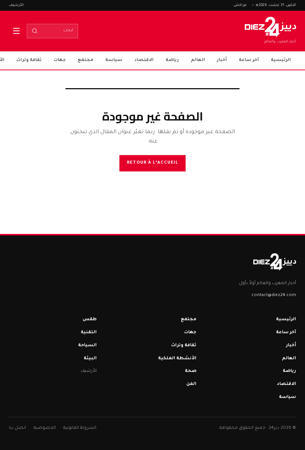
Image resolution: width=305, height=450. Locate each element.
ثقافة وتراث (29, 60)
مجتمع (85, 60)
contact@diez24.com (273, 295)
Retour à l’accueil (152, 163)
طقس (90, 319)
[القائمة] (16, 30)
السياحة (87, 345)
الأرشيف (16, 5)
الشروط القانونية (79, 428)
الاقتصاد (144, 60)
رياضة (172, 60)
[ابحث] (34, 31)
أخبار (222, 60)
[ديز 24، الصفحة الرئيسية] (274, 262)
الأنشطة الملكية (177, 358)
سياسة (113, 60)
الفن (191, 384)
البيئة (90, 358)
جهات (60, 60)
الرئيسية (281, 60)
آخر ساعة (249, 60)
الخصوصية (44, 428)
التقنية (89, 332)
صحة (190, 371)
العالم (198, 60)
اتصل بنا (17, 428)
